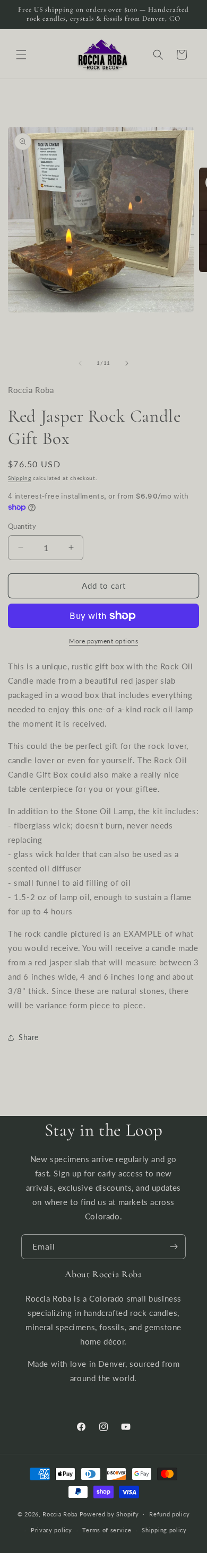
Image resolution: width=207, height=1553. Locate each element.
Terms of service (106, 1529)
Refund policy (169, 1514)
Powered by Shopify (109, 1513)
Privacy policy (51, 1529)
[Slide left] (80, 363)
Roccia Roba (59, 1513)
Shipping (19, 478)
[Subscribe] (173, 1246)
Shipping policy (164, 1529)
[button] (21, 54)
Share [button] (29, 1037)
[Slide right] (127, 363)
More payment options (103, 641)
